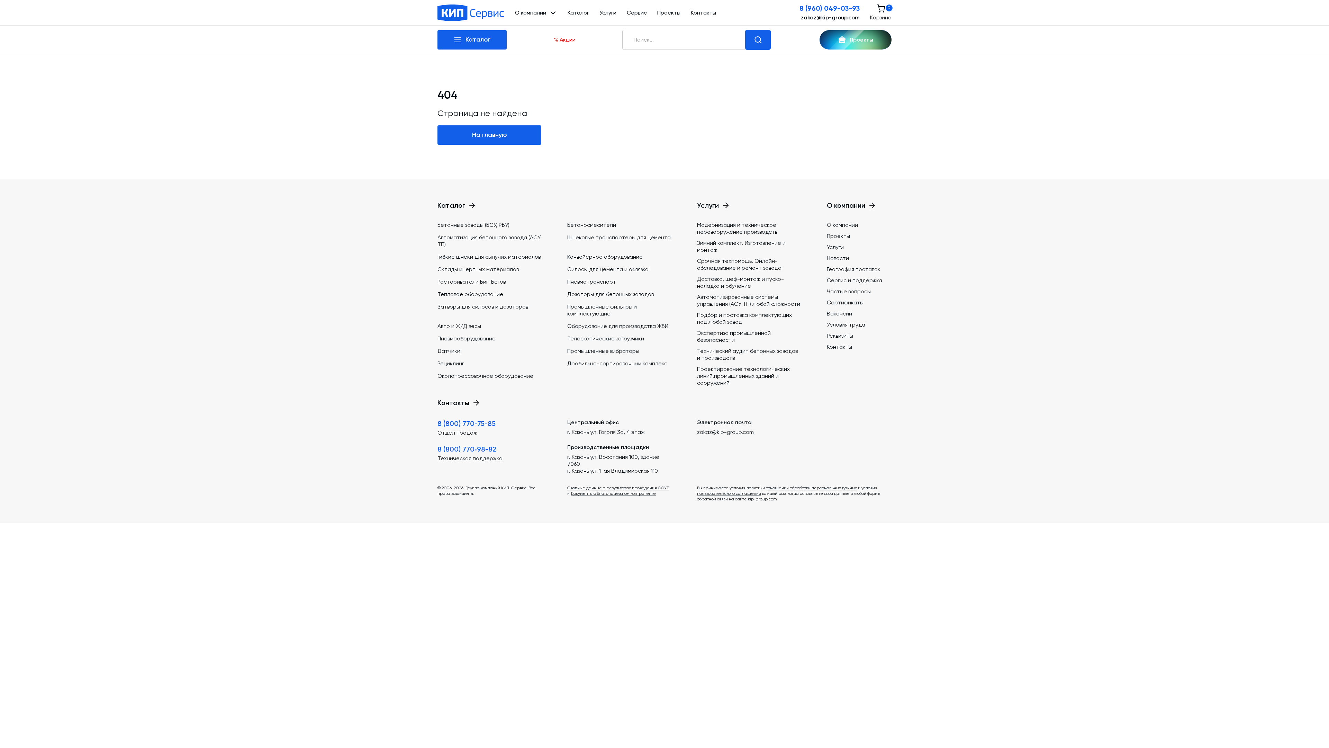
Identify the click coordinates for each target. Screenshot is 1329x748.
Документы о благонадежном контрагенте (613, 493)
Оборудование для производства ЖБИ (617, 326)
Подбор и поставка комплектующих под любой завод (744, 318)
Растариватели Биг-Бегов (471, 281)
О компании (842, 225)
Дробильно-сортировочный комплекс (617, 363)
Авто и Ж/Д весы (459, 326)
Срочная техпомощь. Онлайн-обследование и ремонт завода (739, 264)
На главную (489, 135)
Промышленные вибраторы (603, 351)
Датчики (448, 351)
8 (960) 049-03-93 (829, 8)
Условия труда (846, 324)
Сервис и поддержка (854, 280)
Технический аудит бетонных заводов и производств (747, 354)
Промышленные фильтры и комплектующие (602, 310)
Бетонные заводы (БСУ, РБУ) (473, 225)
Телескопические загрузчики (605, 338)
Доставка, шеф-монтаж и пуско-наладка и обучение (740, 282)
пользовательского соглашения (729, 493)
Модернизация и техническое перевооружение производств (737, 228)
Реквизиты (840, 335)
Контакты (703, 12)
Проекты (668, 12)
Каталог (578, 12)
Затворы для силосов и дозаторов (482, 306)
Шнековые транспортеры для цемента (619, 237)
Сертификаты (845, 302)
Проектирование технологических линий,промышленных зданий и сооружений (743, 376)
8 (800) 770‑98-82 (466, 449)
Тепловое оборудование (470, 294)
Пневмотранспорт (591, 281)
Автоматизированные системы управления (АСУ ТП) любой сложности (748, 300)
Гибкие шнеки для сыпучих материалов (489, 256)
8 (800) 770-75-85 (466, 423)
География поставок (853, 269)
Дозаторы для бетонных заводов (610, 294)
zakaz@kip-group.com (830, 17)
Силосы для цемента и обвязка (608, 269)
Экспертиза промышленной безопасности (734, 336)
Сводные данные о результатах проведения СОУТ (618, 488)
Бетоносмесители (591, 225)
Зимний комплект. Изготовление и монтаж (741, 246)
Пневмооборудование (466, 338)
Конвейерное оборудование (605, 256)
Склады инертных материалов (478, 269)
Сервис (637, 12)
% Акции (565, 39)
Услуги (607, 12)
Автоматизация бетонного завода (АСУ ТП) (489, 241)
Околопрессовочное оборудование (485, 376)
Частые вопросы (849, 291)
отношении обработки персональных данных (811, 488)
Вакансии (839, 313)
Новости (838, 258)
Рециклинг (450, 363)
